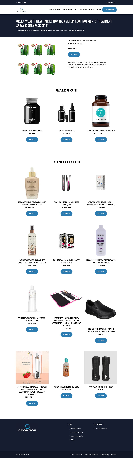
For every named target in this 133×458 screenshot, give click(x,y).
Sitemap (113, 455)
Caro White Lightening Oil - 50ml (66, 387)
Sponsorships (54, 10)
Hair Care (93, 41)
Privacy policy (104, 455)
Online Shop (109, 9)
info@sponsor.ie (110, 2)
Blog (99, 10)
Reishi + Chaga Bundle (67, 130)
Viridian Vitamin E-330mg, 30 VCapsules (101, 130)
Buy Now (73, 54)
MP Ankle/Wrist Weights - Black (101, 387)
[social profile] (25, 2)
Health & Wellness (83, 41)
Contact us (78, 455)
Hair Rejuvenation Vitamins (32, 130)
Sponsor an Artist (70, 10)
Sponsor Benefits (87, 10)
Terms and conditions (91, 455)
